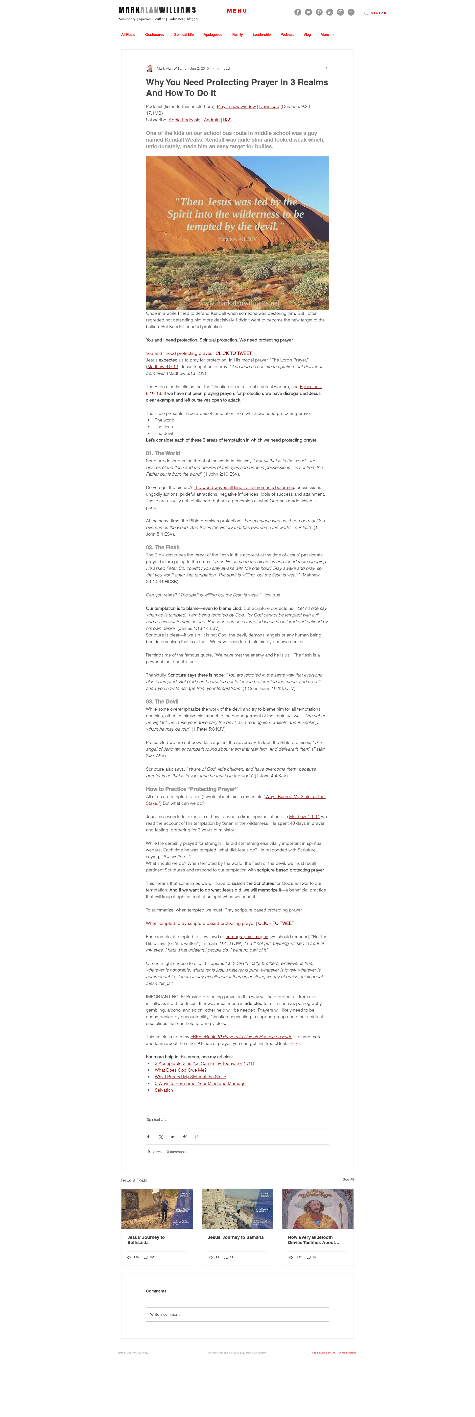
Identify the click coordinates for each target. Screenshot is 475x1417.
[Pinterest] (319, 12)
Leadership (262, 34)
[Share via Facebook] (148, 1136)
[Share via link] (184, 1136)
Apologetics (213, 34)
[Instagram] (340, 12)
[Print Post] (196, 1136)
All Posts (128, 34)
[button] (237, 10)
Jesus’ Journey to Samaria (236, 1237)
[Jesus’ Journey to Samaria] (237, 1209)
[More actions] (326, 68)
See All (348, 1179)
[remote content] (237, 1102)
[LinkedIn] (329, 12)
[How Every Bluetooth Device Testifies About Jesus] (318, 1209)
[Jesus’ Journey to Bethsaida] (157, 1209)
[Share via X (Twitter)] (160, 1136)
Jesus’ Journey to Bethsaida (146, 1240)
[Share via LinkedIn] (172, 1136)
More (325, 34)
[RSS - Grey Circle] (351, 12)
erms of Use (124, 1352)
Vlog (307, 34)
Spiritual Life (184, 34)
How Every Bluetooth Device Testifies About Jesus (311, 1240)
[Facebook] (297, 12)
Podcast (287, 34)
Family (237, 34)
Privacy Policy (140, 1352)
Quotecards (154, 34)
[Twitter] (308, 12)
